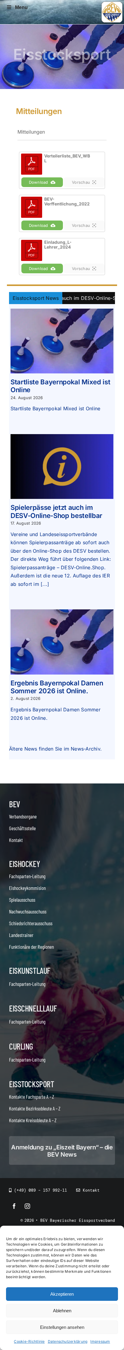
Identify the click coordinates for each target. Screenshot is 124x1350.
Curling (21, 1046)
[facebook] (14, 1206)
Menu (21, 7)
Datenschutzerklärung (68, 1341)
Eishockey (24, 864)
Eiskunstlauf (29, 970)
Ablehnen (62, 1310)
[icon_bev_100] (111, 4)
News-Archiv (85, 749)
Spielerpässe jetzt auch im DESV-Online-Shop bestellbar (56, 511)
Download (38, 182)
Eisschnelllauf (33, 1008)
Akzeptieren (62, 1294)
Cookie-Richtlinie (29, 1341)
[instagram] (27, 1206)
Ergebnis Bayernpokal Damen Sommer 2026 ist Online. (57, 687)
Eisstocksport (31, 1084)
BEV (14, 804)
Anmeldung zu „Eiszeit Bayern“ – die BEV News (62, 1151)
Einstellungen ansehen (62, 1327)
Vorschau (81, 182)
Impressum (100, 1341)
